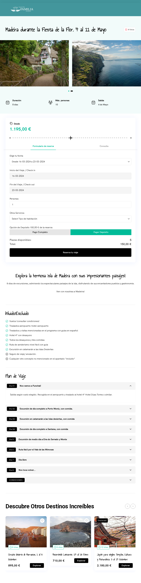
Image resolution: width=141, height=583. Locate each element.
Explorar (37, 565)
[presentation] (127, 506)
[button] (69, 91)
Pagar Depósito (100, 232)
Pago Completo (40, 232)
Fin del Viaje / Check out (22, 184)
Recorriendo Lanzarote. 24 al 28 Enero (70, 554)
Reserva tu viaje (70, 252)
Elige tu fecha (16, 155)
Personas (14, 198)
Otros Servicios (17, 212)
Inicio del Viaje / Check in (22, 170)
